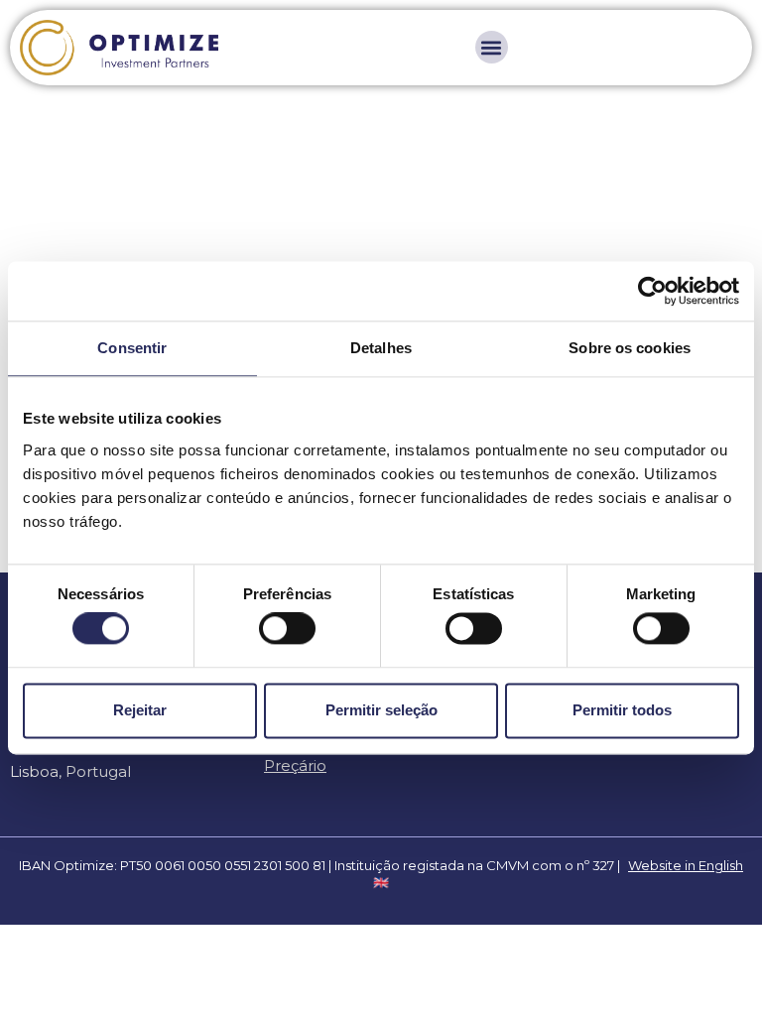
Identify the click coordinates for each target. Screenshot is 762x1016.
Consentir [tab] (132, 347)
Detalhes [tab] (381, 347)
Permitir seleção (381, 709)
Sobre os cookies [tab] (630, 347)
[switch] (287, 629)
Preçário (295, 765)
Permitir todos (622, 709)
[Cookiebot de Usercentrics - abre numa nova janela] (652, 291)
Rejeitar (140, 709)
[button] (491, 47)
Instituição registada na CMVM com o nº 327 (474, 865)
